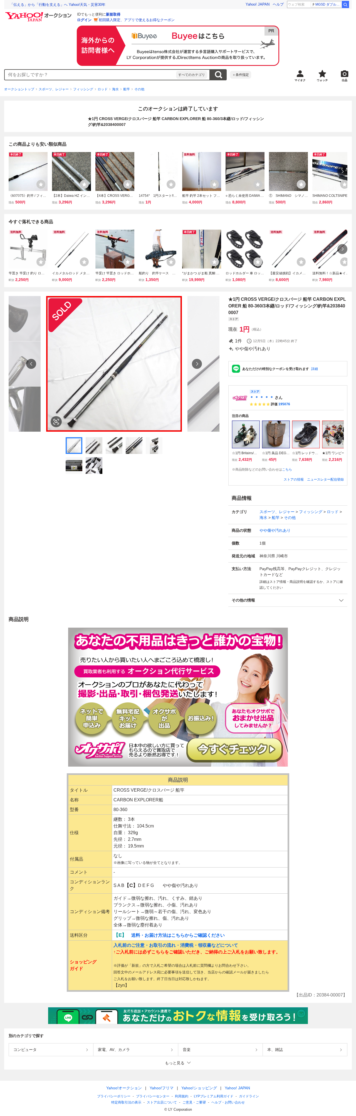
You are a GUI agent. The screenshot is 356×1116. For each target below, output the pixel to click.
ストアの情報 (294, 479)
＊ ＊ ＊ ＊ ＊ (262, 397)
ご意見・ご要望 (194, 1102)
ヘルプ (278, 4)
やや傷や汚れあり (275, 530)
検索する (218, 74)
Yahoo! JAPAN (258, 4)
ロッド (103, 89)
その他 (139, 89)
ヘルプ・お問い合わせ (228, 1102)
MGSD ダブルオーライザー (328, 4)
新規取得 (113, 14)
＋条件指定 (240, 75)
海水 (115, 89)
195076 (284, 404)
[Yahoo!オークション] (39, 13)
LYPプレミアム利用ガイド (213, 1096)
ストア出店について (162, 1102)
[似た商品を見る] (56, 421)
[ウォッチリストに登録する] (40, 184)
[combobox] (90, 75)
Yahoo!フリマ (162, 1088)
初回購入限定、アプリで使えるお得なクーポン (137, 20)
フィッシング (83, 89)
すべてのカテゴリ (191, 75)
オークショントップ (19, 89)
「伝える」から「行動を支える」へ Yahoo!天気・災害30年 (57, 5)
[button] (287, 600)
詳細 (314, 369)
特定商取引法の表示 (126, 1102)
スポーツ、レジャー (54, 89)
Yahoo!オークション (124, 1088)
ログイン (84, 20)
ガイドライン (249, 1096)
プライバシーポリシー (113, 1096)
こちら (287, 469)
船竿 (126, 89)
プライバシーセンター (152, 1096)
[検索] (345, 4)
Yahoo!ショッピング (199, 1088)
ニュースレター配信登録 (325, 479)
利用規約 (181, 1096)
